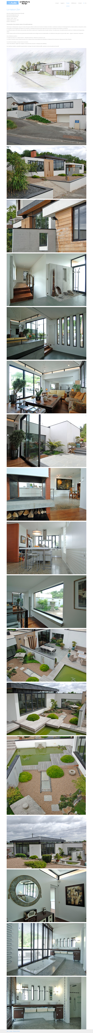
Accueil (57, 3)
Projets (67, 3)
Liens (8, 1031)
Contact (80, 3)
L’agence (62, 3)
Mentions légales (16, 1031)
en (85, 3)
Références (73, 3)
